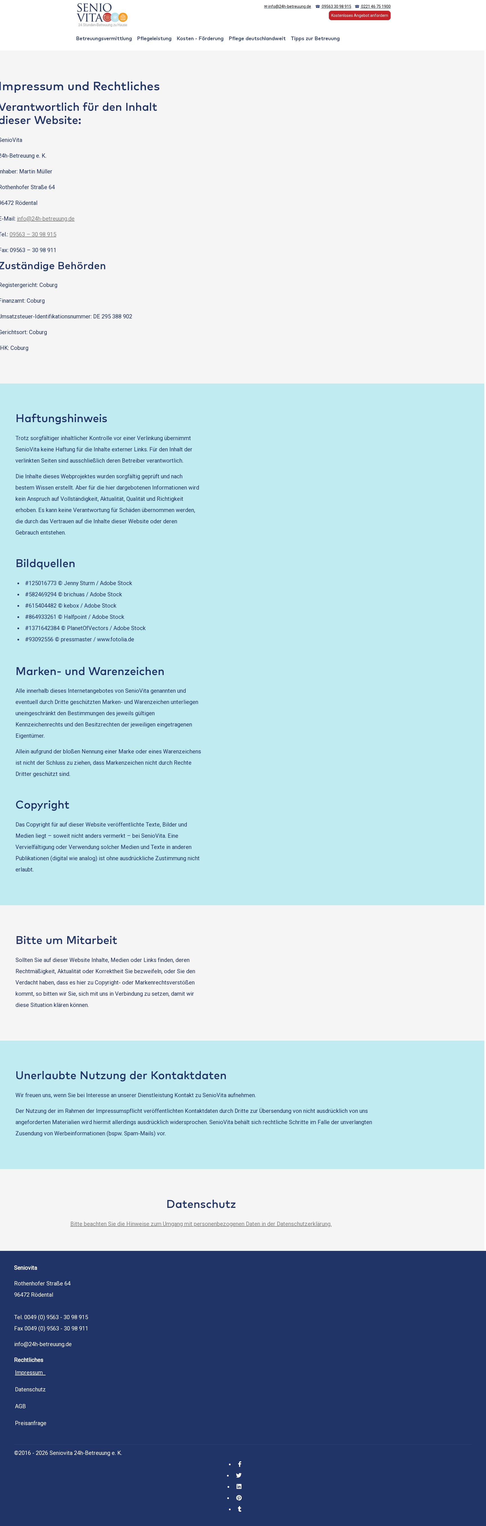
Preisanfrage (30, 1423)
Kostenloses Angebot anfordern (359, 15)
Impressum (30, 1372)
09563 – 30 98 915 (33, 234)
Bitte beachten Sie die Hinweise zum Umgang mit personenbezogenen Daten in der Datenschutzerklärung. (201, 1224)
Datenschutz (30, 1389)
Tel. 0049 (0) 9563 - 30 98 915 (51, 1317)
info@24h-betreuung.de (46, 218)
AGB (20, 1406)
